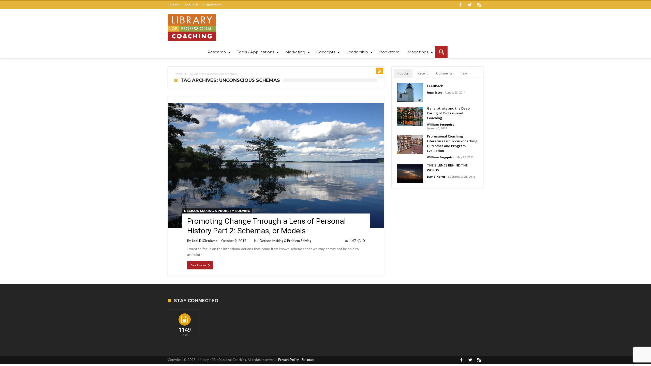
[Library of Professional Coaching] (192, 14)
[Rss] (479, 5)
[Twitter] (470, 5)
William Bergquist (440, 124)
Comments (444, 73)
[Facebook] (460, 5)
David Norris (436, 176)
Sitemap (308, 360)
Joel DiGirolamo (204, 241)
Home (174, 5)
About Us (191, 5)
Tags (464, 73)
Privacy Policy (288, 360)
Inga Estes (434, 92)
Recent (423, 73)
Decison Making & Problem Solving (217, 211)
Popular (403, 73)
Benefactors (212, 5)
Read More (198, 265)
